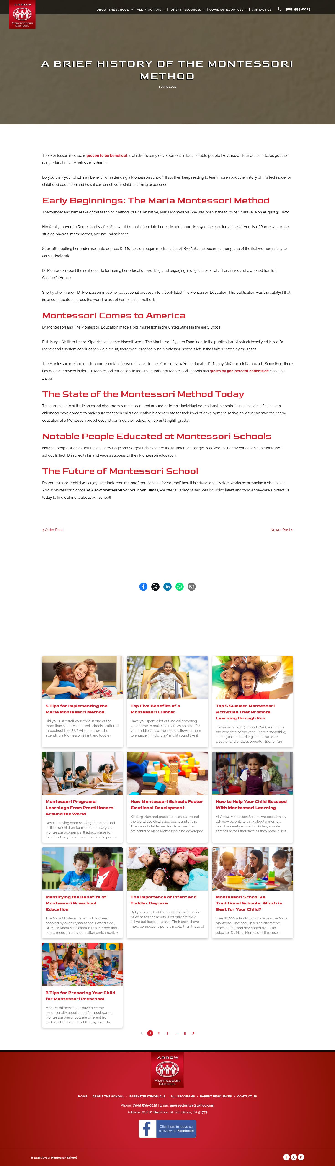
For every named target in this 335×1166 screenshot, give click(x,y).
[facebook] (286, 1157)
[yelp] (301, 1157)
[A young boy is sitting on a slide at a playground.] (167, 677)
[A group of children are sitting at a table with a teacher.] (82, 964)
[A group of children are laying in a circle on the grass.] (167, 869)
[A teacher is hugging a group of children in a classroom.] (82, 677)
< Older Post (52, 530)
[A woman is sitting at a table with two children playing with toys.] (252, 869)
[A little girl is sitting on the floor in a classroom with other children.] (252, 773)
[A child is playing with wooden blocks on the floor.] (167, 773)
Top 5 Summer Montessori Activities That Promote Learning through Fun (245, 712)
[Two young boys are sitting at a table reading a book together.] (82, 869)
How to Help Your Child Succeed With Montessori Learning (251, 804)
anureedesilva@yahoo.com (192, 1105)
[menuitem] (115, 9)
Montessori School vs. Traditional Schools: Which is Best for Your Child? (249, 903)
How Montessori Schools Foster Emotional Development (167, 804)
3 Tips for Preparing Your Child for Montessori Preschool (80, 995)
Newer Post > (282, 530)
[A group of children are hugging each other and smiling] (252, 677)
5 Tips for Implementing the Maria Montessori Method (77, 709)
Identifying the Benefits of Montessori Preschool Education (76, 903)
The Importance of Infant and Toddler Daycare (163, 900)
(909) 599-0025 (298, 9)
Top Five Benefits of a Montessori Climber (155, 709)
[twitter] (294, 1157)
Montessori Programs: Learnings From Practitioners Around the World (79, 807)
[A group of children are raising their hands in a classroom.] (82, 773)
